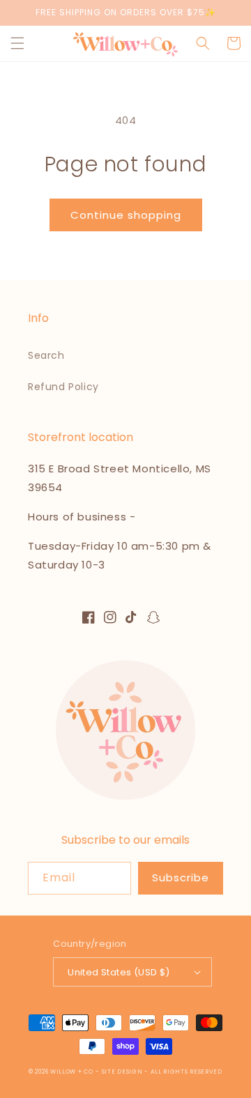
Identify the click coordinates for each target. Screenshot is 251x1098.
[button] (17, 43)
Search (46, 355)
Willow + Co (71, 1071)
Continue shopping (125, 215)
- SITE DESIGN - (123, 1071)
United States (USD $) (118, 972)
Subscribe (180, 877)
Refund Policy (63, 387)
